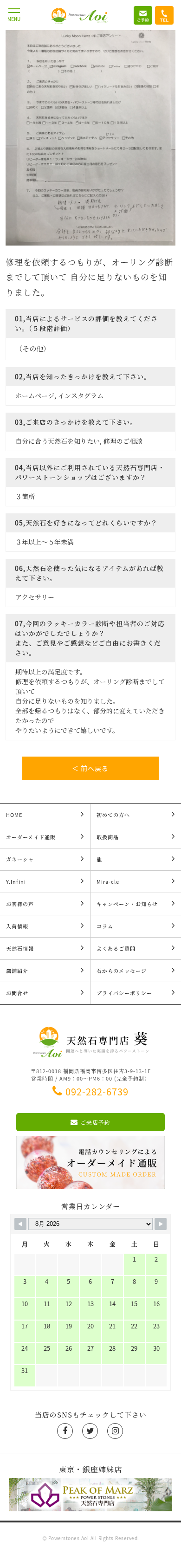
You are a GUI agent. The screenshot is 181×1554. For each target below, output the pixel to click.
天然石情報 (20, 948)
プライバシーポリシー (124, 993)
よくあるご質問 (116, 948)
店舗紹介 (17, 971)
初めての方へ (113, 815)
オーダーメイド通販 (31, 837)
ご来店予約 (95, 1122)
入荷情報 (17, 926)
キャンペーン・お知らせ (127, 904)
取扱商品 (108, 837)
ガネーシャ (20, 859)
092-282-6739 (97, 1091)
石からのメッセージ (122, 971)
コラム (105, 926)
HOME (14, 815)
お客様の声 (20, 904)
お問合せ (17, 993)
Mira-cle (108, 882)
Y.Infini (16, 882)
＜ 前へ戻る (90, 768)
